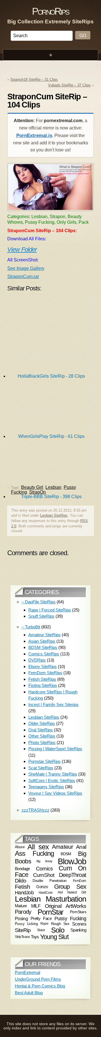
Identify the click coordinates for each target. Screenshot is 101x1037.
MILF (35, 905)
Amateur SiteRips (44, 634)
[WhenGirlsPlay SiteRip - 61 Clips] (51, 385)
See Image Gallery (25, 268)
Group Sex (70, 886)
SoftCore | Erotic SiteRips (51, 780)
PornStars (78, 912)
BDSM (66, 854)
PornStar (51, 912)
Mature (21, 905)
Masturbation (66, 899)
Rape (44, 924)
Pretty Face (41, 918)
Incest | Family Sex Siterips (53, 704)
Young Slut (54, 936)
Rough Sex (60, 924)
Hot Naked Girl (72, 892)
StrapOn (37, 492)
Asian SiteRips (41, 641)
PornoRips (50, 11)
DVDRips (37, 660)
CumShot (43, 875)
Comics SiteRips (43, 653)
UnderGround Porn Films (38, 979)
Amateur (62, 846)
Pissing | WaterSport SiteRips (55, 748)
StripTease (22, 937)
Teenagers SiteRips (46, 786)
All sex (38, 847)
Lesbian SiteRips (54, 515)
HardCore (46, 893)
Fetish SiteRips (42, 679)
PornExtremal (27, 972)
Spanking (78, 930)
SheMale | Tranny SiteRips (52, 774)
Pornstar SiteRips (44, 761)
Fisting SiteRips (42, 685)
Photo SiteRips (42, 742)
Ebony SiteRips (42, 666)
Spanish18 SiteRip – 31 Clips (34, 79)
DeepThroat (72, 875)
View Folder (22, 249)
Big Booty (44, 861)
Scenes (79, 923)
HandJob (24, 892)
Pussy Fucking (70, 918)
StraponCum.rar (23, 276)
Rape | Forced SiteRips (49, 610)
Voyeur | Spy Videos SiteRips (55, 793)
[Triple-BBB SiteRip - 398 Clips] (51, 445)
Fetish (22, 886)
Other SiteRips (41, 736)
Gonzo (42, 886)
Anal (81, 847)
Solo (57, 930)
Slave (41, 930)
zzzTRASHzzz (35, 810)
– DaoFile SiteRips (39, 601)
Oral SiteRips (40, 729)
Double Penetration (49, 881)
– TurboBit (31, 626)
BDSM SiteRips (42, 647)
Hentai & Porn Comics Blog (40, 986)
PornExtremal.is (34, 135)
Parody (23, 912)
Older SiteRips (41, 723)
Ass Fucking (34, 853)
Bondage (22, 868)
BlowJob (72, 861)
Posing (21, 918)
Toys (35, 937)
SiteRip (23, 930)
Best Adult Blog (29, 992)
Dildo (20, 881)
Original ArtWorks (65, 906)
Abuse (19, 847)
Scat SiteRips (40, 767)
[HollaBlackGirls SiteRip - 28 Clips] (51, 324)
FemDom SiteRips (45, 672)
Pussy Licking (26, 924)
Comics (44, 869)
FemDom (79, 881)
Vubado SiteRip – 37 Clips (69, 85)
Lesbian (28, 899)
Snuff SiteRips (41, 616)
